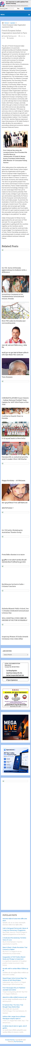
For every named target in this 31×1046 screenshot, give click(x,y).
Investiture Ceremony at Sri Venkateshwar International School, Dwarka (13, 296)
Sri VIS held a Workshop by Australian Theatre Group (12, 531)
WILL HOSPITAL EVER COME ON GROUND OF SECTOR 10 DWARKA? (14, 619)
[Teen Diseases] (15, 366)
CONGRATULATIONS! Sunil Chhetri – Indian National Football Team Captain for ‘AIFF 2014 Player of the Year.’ (15, 401)
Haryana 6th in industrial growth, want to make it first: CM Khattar (15, 458)
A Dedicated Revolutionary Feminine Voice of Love (14, 939)
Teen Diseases (7, 377)
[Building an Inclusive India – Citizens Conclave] (15, 573)
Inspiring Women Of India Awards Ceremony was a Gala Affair (15, 638)
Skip (18, 8)
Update (12, 23)
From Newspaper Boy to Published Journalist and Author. (14, 989)
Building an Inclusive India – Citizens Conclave (13, 585)
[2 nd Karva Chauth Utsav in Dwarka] (15, 411)
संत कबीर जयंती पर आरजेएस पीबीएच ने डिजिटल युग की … (15, 969)
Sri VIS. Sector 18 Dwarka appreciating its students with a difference (14, 270)
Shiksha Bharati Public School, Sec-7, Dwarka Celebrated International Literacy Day (15, 610)
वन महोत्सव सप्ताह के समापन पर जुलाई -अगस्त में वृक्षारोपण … (15, 1027)
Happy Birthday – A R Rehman (13, 480)
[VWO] (6, 8)
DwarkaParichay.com (10, 36)
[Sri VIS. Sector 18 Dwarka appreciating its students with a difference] (15, 257)
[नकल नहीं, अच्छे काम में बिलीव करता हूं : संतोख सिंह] (15, 334)
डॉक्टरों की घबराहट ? (7, 508)
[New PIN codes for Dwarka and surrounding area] (15, 310)
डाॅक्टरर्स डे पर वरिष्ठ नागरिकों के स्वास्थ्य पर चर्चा (15, 997)
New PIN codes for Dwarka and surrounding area (13, 322)
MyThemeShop (18, 1041)
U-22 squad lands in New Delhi (13, 438)
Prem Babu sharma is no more (13, 554)
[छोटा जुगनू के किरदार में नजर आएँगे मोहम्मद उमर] (15, 492)
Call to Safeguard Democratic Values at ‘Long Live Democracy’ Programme (15, 929)
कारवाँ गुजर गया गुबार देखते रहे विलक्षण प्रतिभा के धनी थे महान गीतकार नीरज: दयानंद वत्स (15, 354)
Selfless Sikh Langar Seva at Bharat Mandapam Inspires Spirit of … (14, 1017)
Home (6, 23)
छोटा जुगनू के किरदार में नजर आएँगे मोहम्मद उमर (14, 503)
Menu (3, 14)
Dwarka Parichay (10, 1039)
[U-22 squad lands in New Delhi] (15, 429)
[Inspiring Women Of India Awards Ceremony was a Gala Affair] (15, 629)
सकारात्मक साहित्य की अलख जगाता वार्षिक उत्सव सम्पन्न (15, 920)
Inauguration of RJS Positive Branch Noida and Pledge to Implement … (14, 958)
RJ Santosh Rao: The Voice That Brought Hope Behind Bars (13, 1006)
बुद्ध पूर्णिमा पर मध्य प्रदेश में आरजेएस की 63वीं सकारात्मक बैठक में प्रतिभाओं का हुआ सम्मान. (14, 561)
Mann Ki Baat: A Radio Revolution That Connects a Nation (15, 948)
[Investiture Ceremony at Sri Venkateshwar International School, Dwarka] (15, 283)
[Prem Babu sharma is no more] (15, 544)
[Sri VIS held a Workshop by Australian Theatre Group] (15, 519)
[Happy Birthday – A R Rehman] (15, 471)
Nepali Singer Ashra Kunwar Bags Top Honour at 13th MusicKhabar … (15, 979)
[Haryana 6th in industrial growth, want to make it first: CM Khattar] (15, 448)
